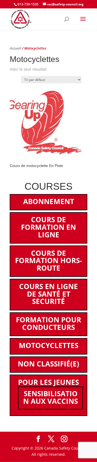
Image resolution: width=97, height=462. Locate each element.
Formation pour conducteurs (48, 323)
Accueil (15, 48)
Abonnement (48, 201)
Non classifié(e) (48, 364)
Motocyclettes (48, 345)
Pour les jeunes (48, 382)
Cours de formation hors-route (48, 260)
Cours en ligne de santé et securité (48, 293)
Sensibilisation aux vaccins (50, 397)
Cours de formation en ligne (48, 227)
